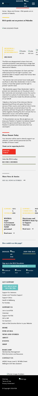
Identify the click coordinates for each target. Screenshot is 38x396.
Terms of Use (6, 381)
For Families (6, 303)
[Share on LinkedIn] (30, 52)
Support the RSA (7, 316)
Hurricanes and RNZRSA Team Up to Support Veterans (30, 221)
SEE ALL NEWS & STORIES (12, 180)
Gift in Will (5, 318)
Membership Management (11, 352)
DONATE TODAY (6, 151)
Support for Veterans (9, 292)
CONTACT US (7, 358)
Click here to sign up (19, 266)
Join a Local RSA (7, 310)
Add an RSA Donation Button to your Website (17, 323)
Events (5, 341)
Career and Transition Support (12, 295)
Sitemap (5, 379)
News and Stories (13, 11)
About (5, 338)
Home (4, 11)
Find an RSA (7, 331)
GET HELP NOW (10, 287)
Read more (8, 233)
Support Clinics (7, 298)
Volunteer (5, 313)
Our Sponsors (6, 321)
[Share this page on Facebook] (22, 52)
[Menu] (33, 4)
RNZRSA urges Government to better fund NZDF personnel (9, 223)
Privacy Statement (8, 383)
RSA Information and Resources (12, 354)
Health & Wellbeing (8, 300)
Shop (4, 344)
